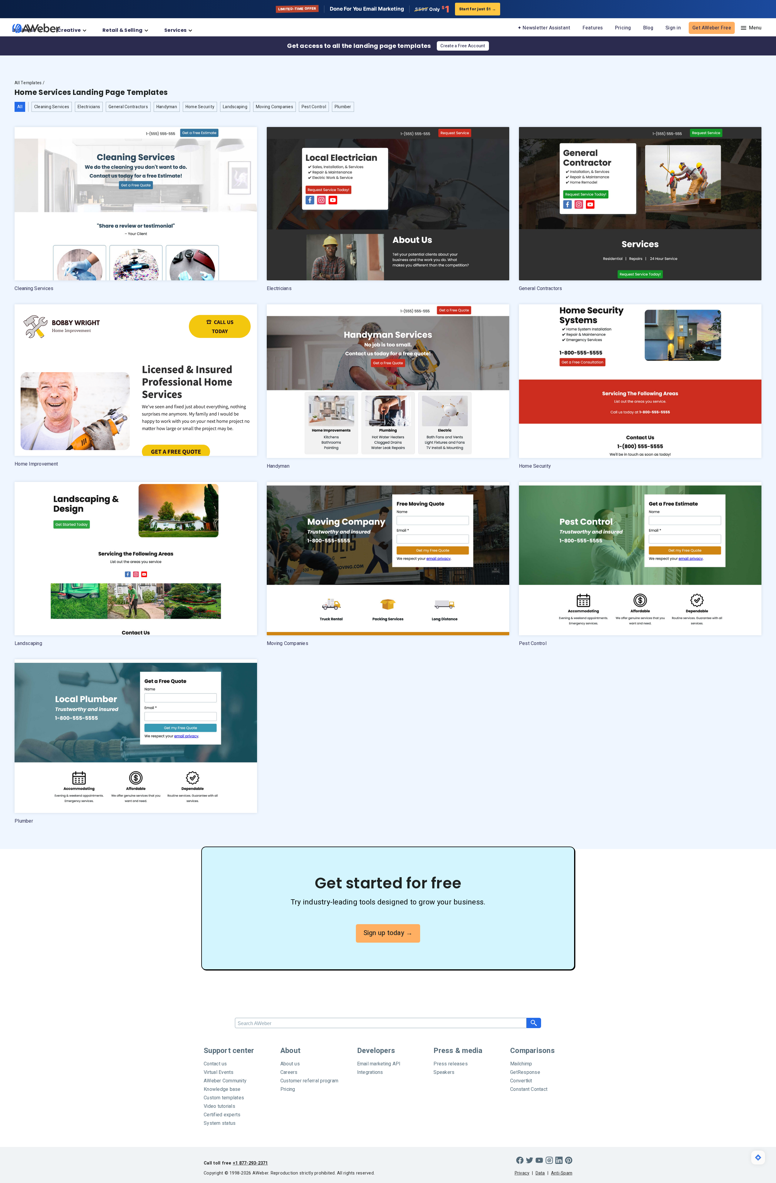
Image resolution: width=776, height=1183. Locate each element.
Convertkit (521, 1080)
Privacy (522, 1173)
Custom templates (224, 1097)
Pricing (623, 28)
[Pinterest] (568, 1160)
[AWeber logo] (32, 28)
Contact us (215, 1064)
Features (593, 28)
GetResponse (525, 1072)
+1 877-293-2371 (250, 1163)
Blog (648, 28)
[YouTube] (539, 1160)
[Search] (534, 1023)
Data (540, 1173)
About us (290, 1064)
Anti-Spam (561, 1173)
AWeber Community (225, 1080)
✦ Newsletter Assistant (543, 28)
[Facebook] (519, 1160)
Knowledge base (222, 1089)
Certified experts (222, 1114)
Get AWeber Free (711, 28)
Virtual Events (219, 1072)
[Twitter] (529, 1160)
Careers (289, 1072)
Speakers (443, 1072)
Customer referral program (309, 1080)
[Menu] (750, 28)
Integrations (370, 1072)
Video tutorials (219, 1106)
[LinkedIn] (559, 1160)
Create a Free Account (462, 46)
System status (220, 1123)
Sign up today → (388, 933)
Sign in (673, 28)
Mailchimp (521, 1064)
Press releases (450, 1064)
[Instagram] (549, 1160)
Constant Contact (528, 1089)
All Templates (28, 83)
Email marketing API (379, 1064)
